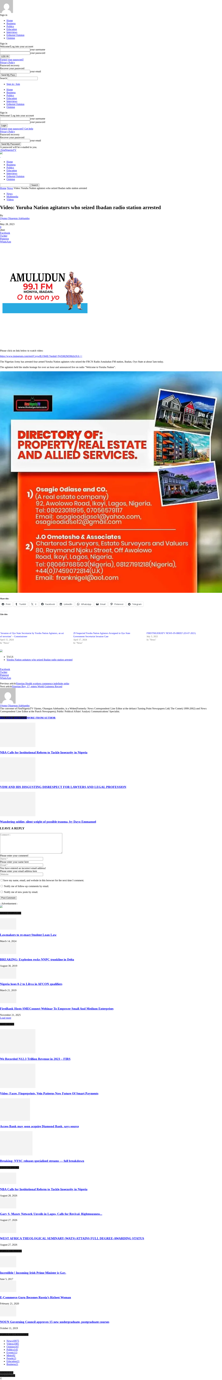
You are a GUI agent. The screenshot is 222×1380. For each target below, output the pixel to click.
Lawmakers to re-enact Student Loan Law (28, 935)
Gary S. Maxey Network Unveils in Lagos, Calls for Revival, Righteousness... (51, 1214)
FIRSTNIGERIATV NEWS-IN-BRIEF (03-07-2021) (171, 633)
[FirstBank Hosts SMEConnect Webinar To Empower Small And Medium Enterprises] (8, 1002)
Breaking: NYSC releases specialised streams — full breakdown (42, 1161)
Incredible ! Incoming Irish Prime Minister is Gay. (33, 1272)
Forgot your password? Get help (16, 128)
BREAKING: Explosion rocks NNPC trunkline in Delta (37, 959)
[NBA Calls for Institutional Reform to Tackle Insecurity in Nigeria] (17, 746)
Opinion (11, 38)
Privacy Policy (7, 62)
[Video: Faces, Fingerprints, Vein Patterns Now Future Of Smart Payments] (17, 1087)
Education (12, 29)
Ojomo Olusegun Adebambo (15, 218)
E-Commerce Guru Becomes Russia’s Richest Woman (35, 1297)
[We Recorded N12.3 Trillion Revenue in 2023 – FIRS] (17, 1052)
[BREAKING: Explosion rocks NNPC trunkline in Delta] (8, 953)
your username (37, 49)
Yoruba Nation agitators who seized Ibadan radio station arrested (39, 659)
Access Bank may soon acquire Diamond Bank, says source (39, 1126)
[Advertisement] (38, 341)
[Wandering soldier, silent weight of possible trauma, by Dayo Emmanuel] (17, 815)
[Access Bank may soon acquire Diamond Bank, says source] (15, 1120)
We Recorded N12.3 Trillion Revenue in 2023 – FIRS (35, 1059)
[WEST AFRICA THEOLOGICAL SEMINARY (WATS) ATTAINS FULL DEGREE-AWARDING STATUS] (8, 1232)
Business (11, 23)
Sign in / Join (13, 84)
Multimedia (12, 196)
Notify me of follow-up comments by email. (26, 886)
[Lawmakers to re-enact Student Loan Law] (8, 928)
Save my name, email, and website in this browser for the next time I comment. (43, 880)
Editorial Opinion (15, 35)
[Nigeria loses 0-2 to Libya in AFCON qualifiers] (8, 977)
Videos (10, 199)
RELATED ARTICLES (13, 717)
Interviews (12, 32)
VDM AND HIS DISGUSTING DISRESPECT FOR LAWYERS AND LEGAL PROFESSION (63, 787)
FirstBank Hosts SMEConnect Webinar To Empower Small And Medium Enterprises (56, 1008)
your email (35, 71)
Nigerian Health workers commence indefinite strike (42, 683)
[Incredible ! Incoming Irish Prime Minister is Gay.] (8, 1266)
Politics (10, 26)
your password (37, 53)
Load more (5, 1017)
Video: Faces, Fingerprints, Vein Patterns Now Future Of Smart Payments (49, 1093)
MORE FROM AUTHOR (41, 717)
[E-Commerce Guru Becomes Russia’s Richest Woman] (8, 1291)
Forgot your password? (12, 59)
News (10, 188)
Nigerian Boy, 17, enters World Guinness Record (37, 686)
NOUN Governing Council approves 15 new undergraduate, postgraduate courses (54, 1322)
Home (10, 20)
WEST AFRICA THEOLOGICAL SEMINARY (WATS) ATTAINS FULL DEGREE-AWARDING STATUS (72, 1238)
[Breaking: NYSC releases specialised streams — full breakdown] (16, 1154)
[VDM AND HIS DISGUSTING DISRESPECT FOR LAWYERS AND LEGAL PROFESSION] (17, 780)
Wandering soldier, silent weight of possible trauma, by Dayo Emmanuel (48, 821)
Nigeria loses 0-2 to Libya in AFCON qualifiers (31, 984)
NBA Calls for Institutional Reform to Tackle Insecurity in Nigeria (43, 752)
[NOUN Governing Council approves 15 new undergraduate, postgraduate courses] (8, 1315)
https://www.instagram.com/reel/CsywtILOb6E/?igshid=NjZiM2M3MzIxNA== (41, 356)
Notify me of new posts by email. (21, 892)
